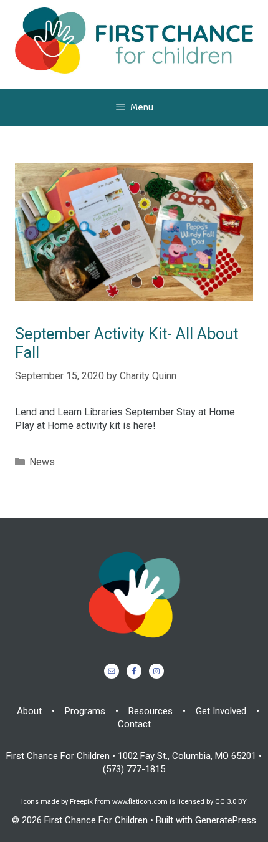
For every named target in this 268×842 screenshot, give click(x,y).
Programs (85, 711)
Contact (134, 724)
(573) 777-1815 (134, 769)
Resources (150, 711)
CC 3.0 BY (231, 802)
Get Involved (221, 711)
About (29, 711)
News (42, 462)
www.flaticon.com (140, 802)
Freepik (81, 802)
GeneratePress (225, 820)
